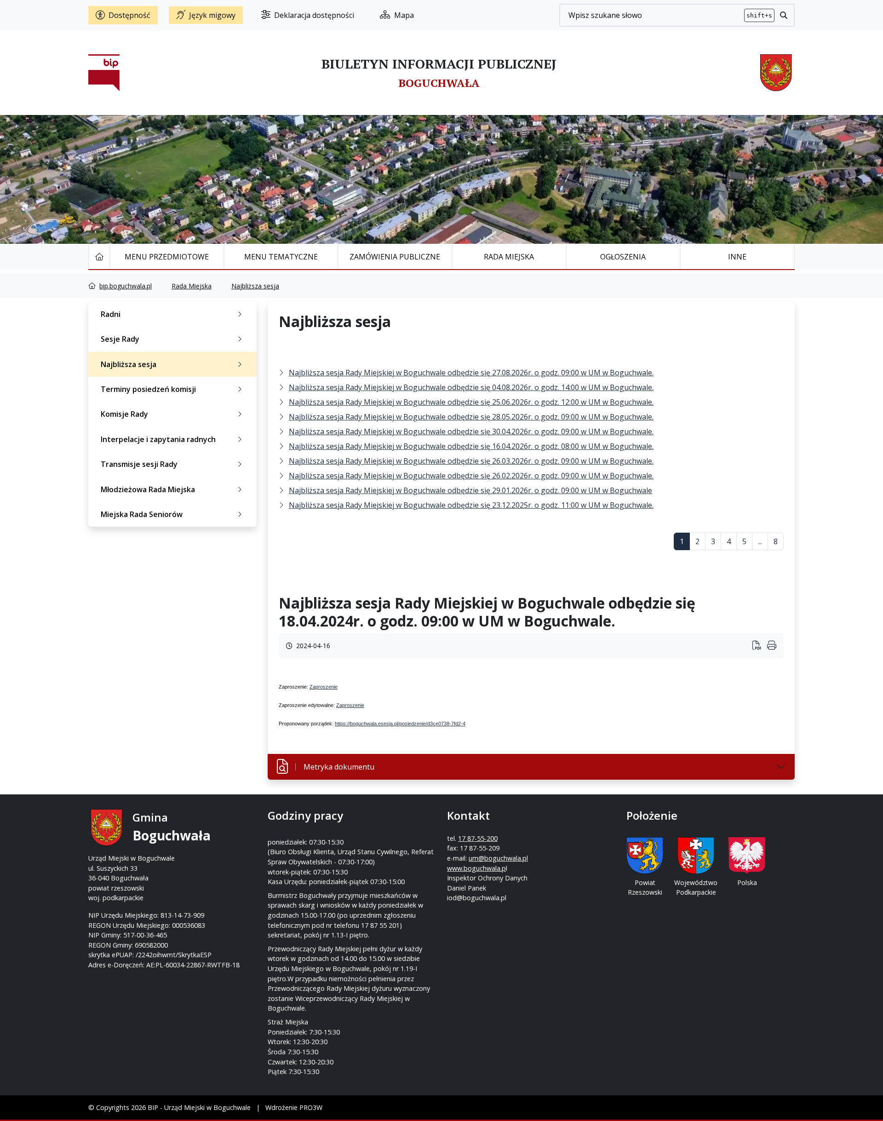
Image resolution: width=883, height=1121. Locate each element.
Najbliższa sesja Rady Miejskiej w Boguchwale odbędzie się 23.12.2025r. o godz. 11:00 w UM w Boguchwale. (471, 505)
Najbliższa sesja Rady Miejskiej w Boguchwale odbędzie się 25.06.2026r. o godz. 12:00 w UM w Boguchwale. (471, 402)
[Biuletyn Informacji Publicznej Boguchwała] (104, 72)
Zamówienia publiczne (395, 257)
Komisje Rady (124, 414)
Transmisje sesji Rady (139, 464)
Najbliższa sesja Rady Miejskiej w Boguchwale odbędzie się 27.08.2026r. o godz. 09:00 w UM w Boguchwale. (471, 373)
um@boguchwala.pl (498, 858)
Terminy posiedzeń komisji (148, 389)
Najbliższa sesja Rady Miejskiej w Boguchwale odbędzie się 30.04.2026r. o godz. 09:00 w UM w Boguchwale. (471, 431)
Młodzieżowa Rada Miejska (148, 489)
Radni (110, 314)
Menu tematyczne (281, 257)
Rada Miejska (509, 257)
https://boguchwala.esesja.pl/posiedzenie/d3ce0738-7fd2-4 (400, 723)
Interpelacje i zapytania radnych (158, 439)
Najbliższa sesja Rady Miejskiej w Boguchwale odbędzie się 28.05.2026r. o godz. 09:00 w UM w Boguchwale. (471, 417)
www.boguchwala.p (476, 868)
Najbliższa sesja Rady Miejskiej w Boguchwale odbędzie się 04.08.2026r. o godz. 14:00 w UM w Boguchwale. (471, 387)
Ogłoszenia (623, 257)
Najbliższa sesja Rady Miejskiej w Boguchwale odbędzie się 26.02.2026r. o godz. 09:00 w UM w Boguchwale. (471, 476)
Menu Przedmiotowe (167, 257)
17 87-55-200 (478, 838)
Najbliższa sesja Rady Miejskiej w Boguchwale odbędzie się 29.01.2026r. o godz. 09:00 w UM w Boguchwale (470, 490)
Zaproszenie (324, 687)
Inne (737, 257)
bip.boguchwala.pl (125, 286)
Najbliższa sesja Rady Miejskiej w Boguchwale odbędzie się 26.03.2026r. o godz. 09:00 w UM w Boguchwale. (471, 461)
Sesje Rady (120, 339)
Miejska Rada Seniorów (142, 514)
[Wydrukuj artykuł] (759, 646)
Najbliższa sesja (255, 286)
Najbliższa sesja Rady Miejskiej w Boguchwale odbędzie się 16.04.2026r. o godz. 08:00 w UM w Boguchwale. (471, 446)
